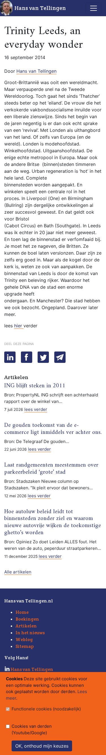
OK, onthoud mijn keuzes (41, 746)
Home (22, 612)
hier (18, 325)
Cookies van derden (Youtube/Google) (32, 729)
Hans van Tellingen (40, 8)
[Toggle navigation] (93, 8)
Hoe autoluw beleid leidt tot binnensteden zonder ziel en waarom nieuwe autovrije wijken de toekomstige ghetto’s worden (52, 522)
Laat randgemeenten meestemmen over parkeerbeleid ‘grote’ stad (51, 468)
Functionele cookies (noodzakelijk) (46, 709)
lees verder (35, 409)
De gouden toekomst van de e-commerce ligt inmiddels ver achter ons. (53, 429)
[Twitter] (43, 357)
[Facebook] (26, 357)
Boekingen (27, 619)
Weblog (24, 639)
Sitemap (25, 646)
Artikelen (26, 626)
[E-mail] (60, 357)
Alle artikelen (17, 572)
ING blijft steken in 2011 (34, 386)
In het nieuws (30, 633)
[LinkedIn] (10, 357)
